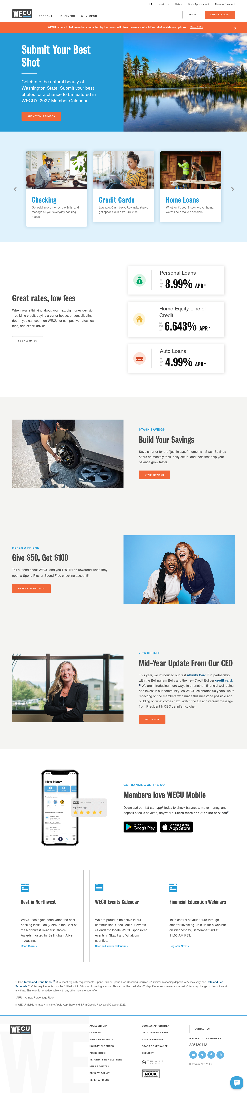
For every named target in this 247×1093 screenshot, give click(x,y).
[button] (236, 1082)
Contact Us (202, 1029)
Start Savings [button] (154, 475)
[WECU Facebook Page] (211, 1055)
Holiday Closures (102, 1046)
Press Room (98, 1053)
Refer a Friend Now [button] (31, 589)
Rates (178, 4)
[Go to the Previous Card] (15, 189)
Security (148, 1053)
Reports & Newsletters (106, 1060)
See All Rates (27, 341)
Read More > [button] (29, 946)
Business (67, 16)
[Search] (151, 4)
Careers (95, 1033)
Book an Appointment (156, 1026)
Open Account (220, 15)
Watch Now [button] (152, 720)
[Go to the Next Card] (233, 189)
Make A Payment (225, 4)
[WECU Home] (22, 14)
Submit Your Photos (41, 117)
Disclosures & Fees (155, 1033)
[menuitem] (163, 4)
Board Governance (155, 1046)
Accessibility (99, 1026)
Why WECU (89, 16)
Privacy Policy (100, 1074)
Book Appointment (198, 4)
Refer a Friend (100, 1080)
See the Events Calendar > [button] (111, 946)
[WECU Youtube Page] (193, 1055)
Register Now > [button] (179, 946)
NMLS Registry (99, 1067)
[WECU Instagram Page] (220, 1055)
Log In (192, 15)
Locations (163, 4)
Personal (46, 16)
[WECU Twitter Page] (202, 1055)
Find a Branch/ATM (102, 1040)
